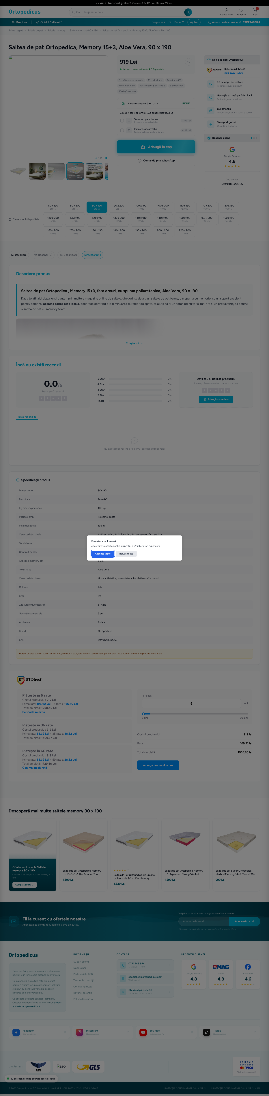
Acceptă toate (103, 553)
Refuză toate (126, 553)
